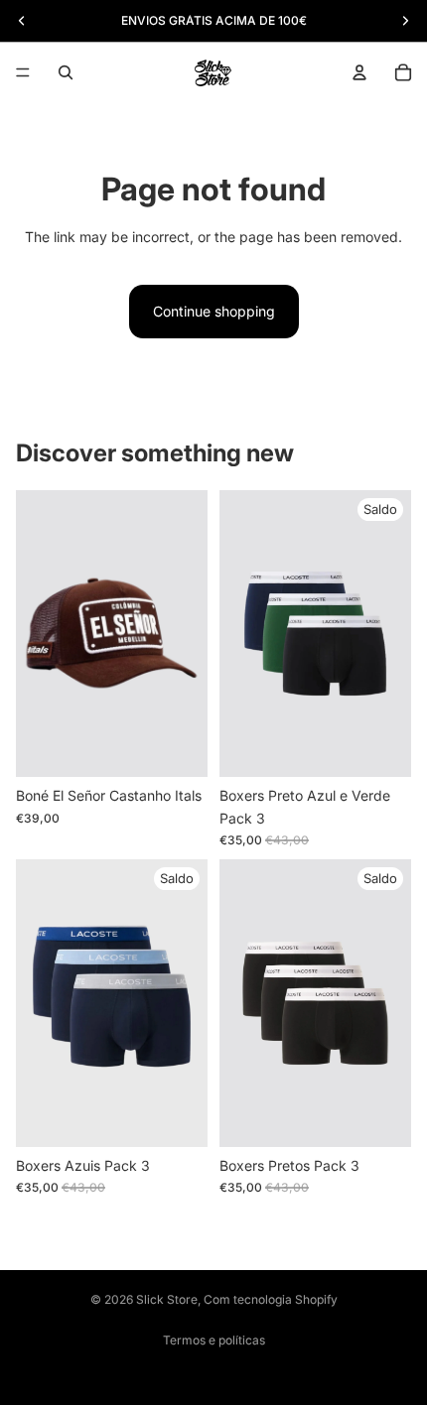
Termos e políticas (214, 1340)
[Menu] (23, 72)
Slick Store (167, 1299)
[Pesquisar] (65, 72)
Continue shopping (214, 311)
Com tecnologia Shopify (271, 1299)
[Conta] (359, 72)
